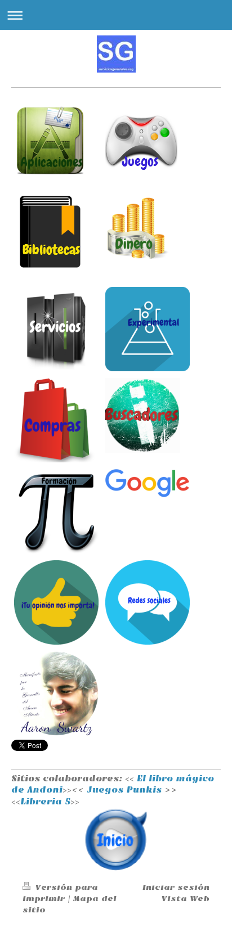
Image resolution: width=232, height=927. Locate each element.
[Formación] (56, 511)
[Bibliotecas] (56, 232)
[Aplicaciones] (56, 140)
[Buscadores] (147, 415)
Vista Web (185, 898)
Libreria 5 (45, 801)
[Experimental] (147, 329)
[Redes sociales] (147, 602)
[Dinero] (147, 228)
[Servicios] (56, 329)
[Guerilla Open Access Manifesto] (56, 694)
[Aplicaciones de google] (147, 483)
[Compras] (56, 420)
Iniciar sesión (175, 887)
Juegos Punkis (124, 790)
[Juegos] (147, 140)
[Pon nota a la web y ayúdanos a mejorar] (56, 602)
